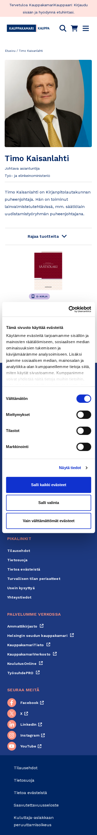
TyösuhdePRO (23, 673)
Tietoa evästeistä (23, 569)
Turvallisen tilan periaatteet (33, 579)
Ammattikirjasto (25, 626)
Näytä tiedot (70, 467)
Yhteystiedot (19, 597)
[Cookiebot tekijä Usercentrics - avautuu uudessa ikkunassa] (69, 309)
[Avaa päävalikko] (86, 28)
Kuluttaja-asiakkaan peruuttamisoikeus (34, 821)
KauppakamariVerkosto (32, 654)
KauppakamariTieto (28, 645)
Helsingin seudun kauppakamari (40, 636)
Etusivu (10, 51)
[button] (63, 28)
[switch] (83, 415)
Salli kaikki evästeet (48, 485)
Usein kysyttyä (21, 588)
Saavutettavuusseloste (36, 805)
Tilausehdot (18, 551)
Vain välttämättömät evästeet (48, 521)
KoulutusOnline (25, 663)
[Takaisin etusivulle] (28, 28)
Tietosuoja (17, 560)
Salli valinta (48, 502)
